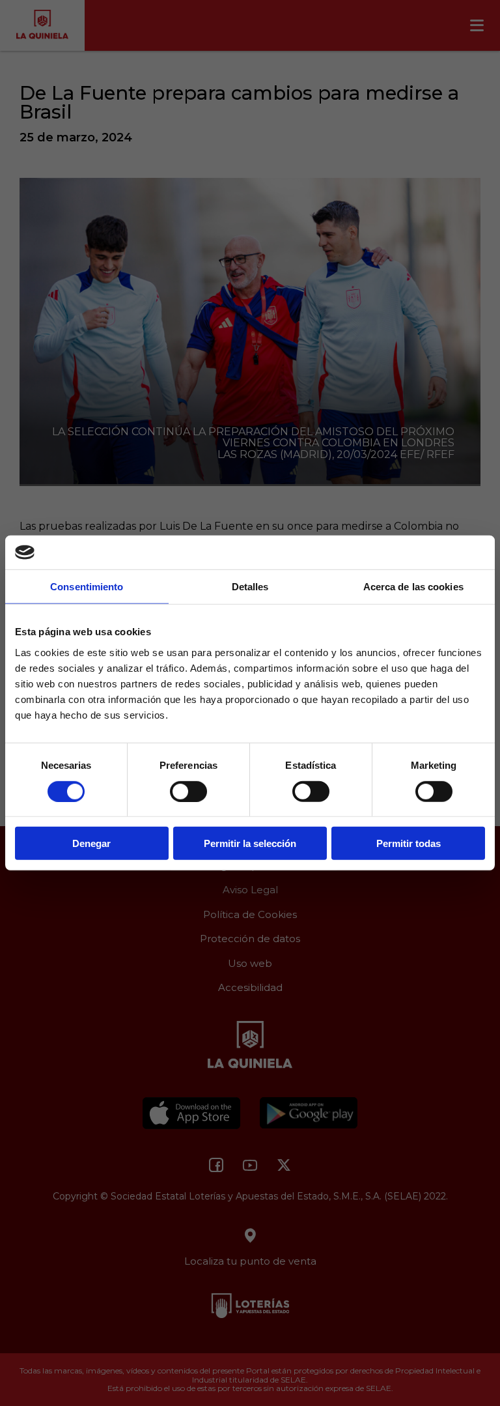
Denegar (91, 843)
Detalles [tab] (250, 586)
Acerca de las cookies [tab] (413, 586)
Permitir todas (408, 843)
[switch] (188, 791)
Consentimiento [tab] (86, 586)
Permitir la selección (250, 843)
